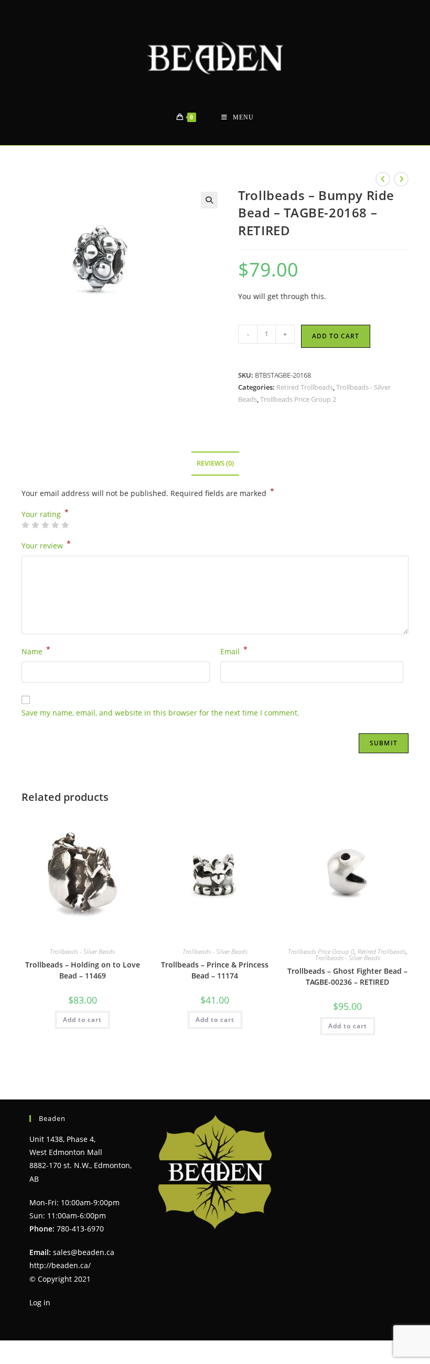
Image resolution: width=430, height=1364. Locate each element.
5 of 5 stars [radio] (65, 525)
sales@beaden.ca (83, 1252)
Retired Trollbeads (304, 387)
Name (36, 650)
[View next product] (401, 179)
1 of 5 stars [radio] (25, 525)
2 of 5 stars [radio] (35, 525)
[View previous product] (382, 179)
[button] (209, 200)
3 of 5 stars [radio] (45, 525)
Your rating (45, 514)
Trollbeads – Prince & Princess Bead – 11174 (214, 970)
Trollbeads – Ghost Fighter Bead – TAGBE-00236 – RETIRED (347, 976)
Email (234, 650)
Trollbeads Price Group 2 (298, 399)
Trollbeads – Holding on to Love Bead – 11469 (82, 970)
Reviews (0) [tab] (215, 463)
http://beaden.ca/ (60, 1265)
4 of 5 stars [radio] (55, 525)
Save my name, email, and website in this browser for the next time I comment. (160, 713)
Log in (39, 1302)
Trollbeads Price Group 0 (321, 951)
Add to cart (335, 336)
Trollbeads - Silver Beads (82, 951)
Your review (46, 545)
